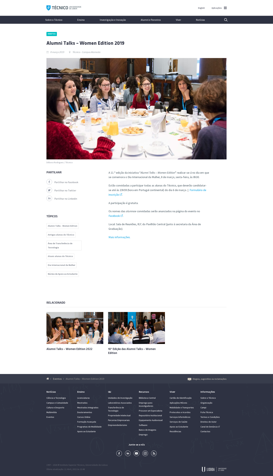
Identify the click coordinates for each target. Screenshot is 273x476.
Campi (203, 407)
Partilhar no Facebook (66, 182)
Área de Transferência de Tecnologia (60, 245)
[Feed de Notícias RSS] (154, 453)
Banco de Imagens (147, 429)
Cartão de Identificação (181, 397)
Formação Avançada (86, 421)
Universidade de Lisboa (96, 465)
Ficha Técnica (206, 412)
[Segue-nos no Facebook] (119, 453)
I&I (109, 391)
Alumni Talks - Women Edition (62, 225)
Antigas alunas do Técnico (61, 234)
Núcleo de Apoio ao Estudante (62, 273)
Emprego (143, 434)
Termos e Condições (210, 417)
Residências (175, 431)
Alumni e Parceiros (151, 19)
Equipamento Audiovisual (151, 420)
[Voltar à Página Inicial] (48, 378)
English (201, 7)
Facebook (114, 216)
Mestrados (82, 402)
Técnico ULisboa (63, 8)
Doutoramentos (84, 412)
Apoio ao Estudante (86, 431)
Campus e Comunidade (57, 402)
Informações (207, 391)
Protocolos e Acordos (180, 412)
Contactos (205, 431)
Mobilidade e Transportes (182, 407)
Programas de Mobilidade (89, 426)
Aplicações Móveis (178, 402)
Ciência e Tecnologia (56, 397)
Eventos (52, 34)
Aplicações (217, 7)
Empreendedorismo (117, 425)
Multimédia (51, 412)
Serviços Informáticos (180, 417)
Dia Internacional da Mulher (61, 265)
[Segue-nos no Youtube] (136, 453)
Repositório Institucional (150, 415)
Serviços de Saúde (178, 421)
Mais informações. (119, 237)
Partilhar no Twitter (65, 190)
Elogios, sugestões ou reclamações (210, 378)
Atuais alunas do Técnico (60, 256)
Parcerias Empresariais (119, 420)
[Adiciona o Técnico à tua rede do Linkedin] (128, 453)
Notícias (200, 19)
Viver (178, 19)
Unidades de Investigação (120, 397)
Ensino (81, 19)
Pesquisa (224, 20)
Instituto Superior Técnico (72, 465)
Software (143, 425)
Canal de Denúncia (209, 426)
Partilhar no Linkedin (65, 198)
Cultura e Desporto (55, 407)
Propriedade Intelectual (119, 415)
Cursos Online (83, 417)
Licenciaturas (83, 397)
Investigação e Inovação (113, 19)
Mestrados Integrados (87, 407)
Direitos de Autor (208, 421)
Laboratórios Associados (120, 402)
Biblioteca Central (147, 397)
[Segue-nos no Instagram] (145, 453)
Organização (206, 402)
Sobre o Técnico (53, 19)
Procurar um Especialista (150, 410)
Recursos (144, 391)
